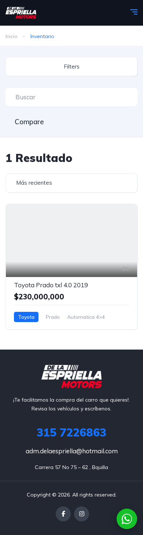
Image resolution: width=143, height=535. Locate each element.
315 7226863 (71, 432)
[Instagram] (81, 513)
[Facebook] (63, 513)
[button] (127, 519)
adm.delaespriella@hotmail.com (72, 451)
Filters (72, 66)
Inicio (12, 36)
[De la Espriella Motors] (21, 13)
